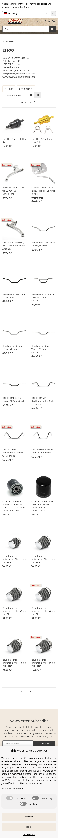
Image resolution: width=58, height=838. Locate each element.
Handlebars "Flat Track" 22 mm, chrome (43, 244)
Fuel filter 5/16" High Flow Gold (41, 140)
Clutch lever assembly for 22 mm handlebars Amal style (13, 245)
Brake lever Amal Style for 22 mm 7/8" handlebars (13, 190)
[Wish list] (49, 21)
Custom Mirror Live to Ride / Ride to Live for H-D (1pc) (43, 190)
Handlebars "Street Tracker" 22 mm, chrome (40, 349)
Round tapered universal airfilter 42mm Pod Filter (14, 611)
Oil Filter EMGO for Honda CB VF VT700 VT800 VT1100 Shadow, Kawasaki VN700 (13, 506)
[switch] (9, 798)
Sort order (24, 88)
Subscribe (45, 743)
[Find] (52, 29)
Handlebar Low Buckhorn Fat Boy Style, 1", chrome (42, 400)
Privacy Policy (8, 788)
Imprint (20, 788)
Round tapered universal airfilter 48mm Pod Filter (14, 662)
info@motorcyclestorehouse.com (18, 73)
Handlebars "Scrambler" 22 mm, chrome (14, 348)
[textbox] (25, 13)
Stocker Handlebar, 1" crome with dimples (42, 451)
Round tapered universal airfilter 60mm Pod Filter (43, 662)
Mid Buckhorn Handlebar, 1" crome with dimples (12, 452)
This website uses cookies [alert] (29, 750)
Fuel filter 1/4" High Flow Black (14, 140)
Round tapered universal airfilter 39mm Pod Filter (43, 559)
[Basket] (53, 21)
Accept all (29, 816)
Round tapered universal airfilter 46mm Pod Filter (43, 611)
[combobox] (25, 13)
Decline (29, 826)
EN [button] (38, 21)
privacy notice (19, 733)
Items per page (13, 95)
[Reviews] (37, 197)
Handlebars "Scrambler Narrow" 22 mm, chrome (43, 297)
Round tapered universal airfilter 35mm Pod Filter (14, 559)
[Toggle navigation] (3, 20)
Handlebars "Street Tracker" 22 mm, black (13, 399)
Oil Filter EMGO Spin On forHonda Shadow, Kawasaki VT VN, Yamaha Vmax (43, 506)
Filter (10, 88)
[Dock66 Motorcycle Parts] (15, 21)
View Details (29, 834)
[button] (45, 21)
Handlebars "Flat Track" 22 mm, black (14, 296)
